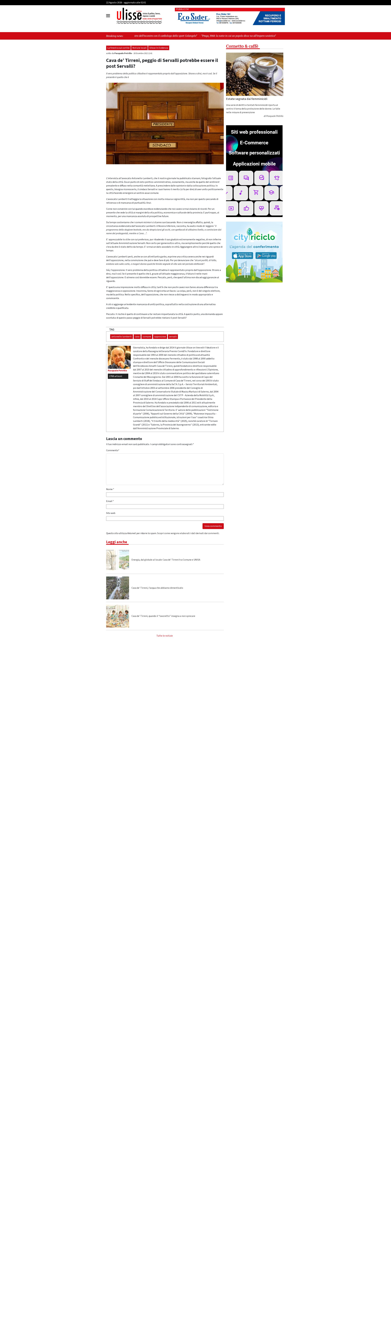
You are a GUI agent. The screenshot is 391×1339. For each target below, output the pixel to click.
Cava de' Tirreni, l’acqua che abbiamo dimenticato (157, 588)
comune (147, 336)
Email (110, 501)
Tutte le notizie (164, 635)
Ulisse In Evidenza (158, 48)
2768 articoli (115, 376)
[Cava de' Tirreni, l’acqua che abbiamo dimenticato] (117, 587)
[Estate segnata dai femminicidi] (254, 74)
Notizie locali (139, 48)
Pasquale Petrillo (123, 53)
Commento (112, 450)
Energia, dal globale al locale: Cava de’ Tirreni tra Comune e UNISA (166, 559)
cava (137, 336)
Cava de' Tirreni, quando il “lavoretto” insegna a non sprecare (163, 616)
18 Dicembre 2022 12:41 (142, 53)
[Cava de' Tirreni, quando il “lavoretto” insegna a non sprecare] (117, 616)
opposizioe (160, 336)
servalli (173, 336)
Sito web (110, 513)
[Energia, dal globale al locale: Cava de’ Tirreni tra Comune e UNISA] (117, 559)
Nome (110, 489)
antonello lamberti (121, 336)
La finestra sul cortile (118, 48)
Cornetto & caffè (242, 46)
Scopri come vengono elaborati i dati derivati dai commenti (188, 533)
